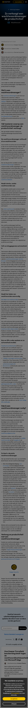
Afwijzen (14, 704)
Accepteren (14, 699)
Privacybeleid (15, 693)
